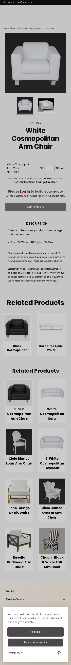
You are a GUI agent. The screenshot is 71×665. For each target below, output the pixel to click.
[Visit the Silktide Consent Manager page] (59, 653)
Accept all (35, 631)
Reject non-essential (35, 642)
